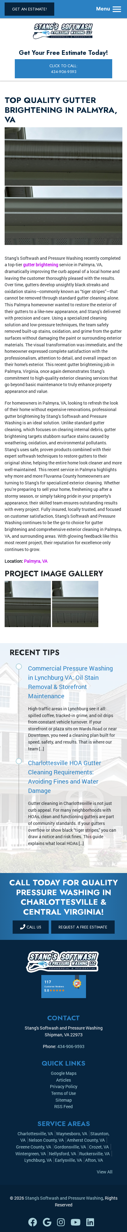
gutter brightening (40, 264)
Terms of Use (63, 1093)
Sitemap (63, 1100)
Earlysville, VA (68, 1160)
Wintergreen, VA (30, 1154)
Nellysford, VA (62, 1154)
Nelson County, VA (46, 1140)
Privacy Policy (63, 1086)
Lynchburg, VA (38, 1160)
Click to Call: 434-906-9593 (63, 69)
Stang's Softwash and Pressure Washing (64, 1198)
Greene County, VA (33, 1147)
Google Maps (63, 1073)
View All (105, 1172)
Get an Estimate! (29, 9)
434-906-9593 (70, 1046)
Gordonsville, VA (70, 1147)
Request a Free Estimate (83, 927)
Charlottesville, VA (35, 1133)
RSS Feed (63, 1106)
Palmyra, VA (35, 561)
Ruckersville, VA (94, 1154)
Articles (63, 1080)
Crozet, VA (99, 1147)
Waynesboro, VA (71, 1133)
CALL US (33, 927)
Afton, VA (94, 1160)
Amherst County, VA (86, 1140)
